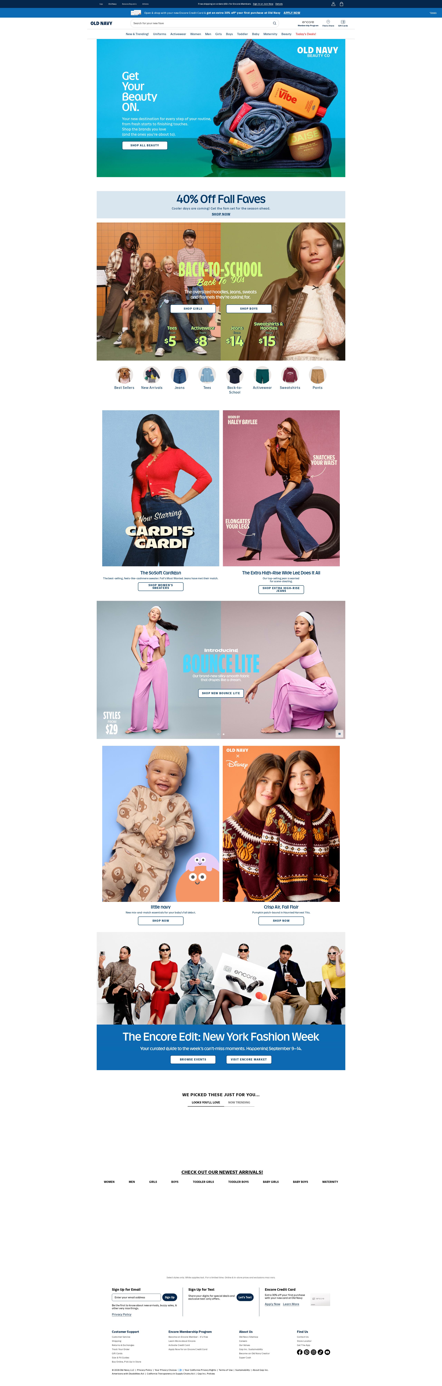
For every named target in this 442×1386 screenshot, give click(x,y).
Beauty (286, 34)
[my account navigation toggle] (333, 4)
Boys (229, 34)
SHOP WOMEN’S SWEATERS (160, 586)
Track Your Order (120, 1349)
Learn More (291, 1304)
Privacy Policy (121, 1314)
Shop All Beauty (145, 145)
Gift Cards (117, 1353)
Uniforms (159, 34)
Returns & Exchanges (123, 1345)
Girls (218, 34)
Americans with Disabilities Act (128, 1373)
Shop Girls (193, 308)
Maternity (270, 34)
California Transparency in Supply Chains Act (171, 1373)
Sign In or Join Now (263, 4)
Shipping (116, 1341)
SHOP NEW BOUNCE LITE (221, 693)
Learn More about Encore (182, 1341)
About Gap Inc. (260, 1370)
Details (279, 4)
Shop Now (160, 920)
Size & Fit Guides (120, 1357)
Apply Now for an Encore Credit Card (188, 1349)
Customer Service (121, 1337)
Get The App (303, 1345)
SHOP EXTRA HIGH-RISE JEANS (281, 589)
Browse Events (193, 1059)
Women (195, 34)
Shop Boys (249, 308)
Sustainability (242, 1370)
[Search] (275, 23)
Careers (243, 1341)
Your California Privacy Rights (200, 1370)
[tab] (206, 1103)
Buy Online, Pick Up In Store (126, 1361)
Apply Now (272, 1304)
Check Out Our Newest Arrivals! (222, 1172)
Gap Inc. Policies (206, 1373)
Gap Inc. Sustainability (251, 1349)
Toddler (242, 34)
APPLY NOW (292, 12)
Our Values (244, 1345)
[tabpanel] (221, 1113)
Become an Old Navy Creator (254, 1353)
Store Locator (304, 1341)
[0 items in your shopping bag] (341, 4)
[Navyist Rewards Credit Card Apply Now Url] (221, 13)
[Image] (221, 108)
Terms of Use (226, 1370)
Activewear (178, 34)
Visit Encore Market (249, 1059)
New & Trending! (137, 34)
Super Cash (245, 1357)
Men (208, 34)
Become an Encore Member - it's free (188, 1337)
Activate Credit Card (179, 1345)
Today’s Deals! (306, 34)
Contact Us (303, 1337)
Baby (255, 34)
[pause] (339, 734)
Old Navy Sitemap (248, 1337)
